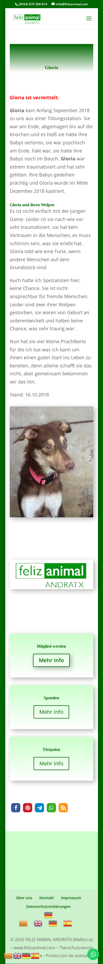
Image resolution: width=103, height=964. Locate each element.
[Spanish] (67, 923)
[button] (15, 807)
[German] (48, 914)
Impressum (71, 897)
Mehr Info (51, 660)
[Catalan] (23, 923)
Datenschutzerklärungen (48, 906)
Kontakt (46, 897)
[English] (38, 923)
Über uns (24, 897)
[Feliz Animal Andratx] (51, 589)
